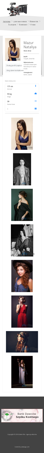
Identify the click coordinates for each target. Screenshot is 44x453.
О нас (33, 24)
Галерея (12, 24)
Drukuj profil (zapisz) (13, 65)
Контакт (23, 24)
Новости (34, 21)
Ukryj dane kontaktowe (13, 70)
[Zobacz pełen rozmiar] (12, 49)
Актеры (6, 21)
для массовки (20, 21)
